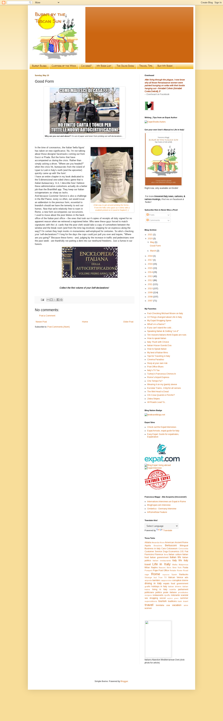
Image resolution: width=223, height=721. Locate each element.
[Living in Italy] (162, 462)
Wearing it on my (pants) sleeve (162, 384)
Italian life (175, 557)
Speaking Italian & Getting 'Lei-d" (163, 331)
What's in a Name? (156, 324)
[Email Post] (42, 299)
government (182, 583)
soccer (163, 598)
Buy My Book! (164, 65)
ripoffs (167, 595)
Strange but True (154, 577)
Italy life (177, 560)
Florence (159, 554)
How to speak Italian (156, 338)
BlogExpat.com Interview (159, 505)
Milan (147, 567)
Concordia (183, 548)
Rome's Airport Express (158, 377)
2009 (150, 292)
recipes (148, 595)
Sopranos (165, 575)
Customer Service (153, 551)
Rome (155, 574)
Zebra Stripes (153, 398)
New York (177, 567)
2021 (150, 234)
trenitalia (160, 605)
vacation (176, 605)
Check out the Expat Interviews (161, 427)
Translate (167, 530)
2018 (150, 256)
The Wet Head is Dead (158, 391)
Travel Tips (145, 65)
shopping (153, 598)
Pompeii (148, 570)
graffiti (147, 586)
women (148, 608)
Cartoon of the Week (64, 65)
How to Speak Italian (157, 349)
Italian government (159, 557)
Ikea (166, 554)
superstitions (151, 601)
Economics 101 (176, 551)
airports (148, 580)
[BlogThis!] (51, 299)
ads (186, 577)
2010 (150, 288)
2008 (150, 297)
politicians (149, 592)
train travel (183, 601)
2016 (150, 264)
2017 (150, 260)
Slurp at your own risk (157, 363)
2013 (150, 276)
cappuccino (166, 580)
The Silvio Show (125, 65)
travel (149, 605)
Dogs (165, 551)
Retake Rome (176, 570)
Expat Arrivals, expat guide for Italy (163, 431)
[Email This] (48, 299)
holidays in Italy (159, 586)
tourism (162, 601)
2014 (150, 272)
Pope (155, 570)
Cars (163, 548)
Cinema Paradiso (155, 359)
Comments (154, 220)
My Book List (104, 65)
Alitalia (148, 542)
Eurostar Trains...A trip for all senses (164, 388)
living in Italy (159, 589)
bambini (156, 580)
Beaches (158, 546)
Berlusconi (171, 545)
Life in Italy (161, 564)
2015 (150, 268)
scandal (184, 595)
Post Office (164, 570)
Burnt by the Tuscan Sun (50, 17)
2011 (150, 284)
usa (168, 605)
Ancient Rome (181, 542)
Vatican (171, 577)
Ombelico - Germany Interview (161, 508)
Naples (154, 567)
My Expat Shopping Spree (159, 320)
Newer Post (41, 322)
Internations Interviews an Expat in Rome (166, 501)
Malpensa (183, 565)
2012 (150, 280)
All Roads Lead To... (156, 402)
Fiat (186, 551)
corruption (177, 580)
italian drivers (174, 586)
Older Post (128, 322)
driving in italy (153, 583)
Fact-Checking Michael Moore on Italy (165, 313)
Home (85, 322)
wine (186, 605)
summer (184, 598)
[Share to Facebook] (58, 299)
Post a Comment (47, 315)
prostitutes (183, 592)
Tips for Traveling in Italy (158, 356)
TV (165, 577)
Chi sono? (86, 65)
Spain (174, 574)
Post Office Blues (155, 366)
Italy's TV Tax (153, 370)
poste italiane (170, 592)
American (169, 542)
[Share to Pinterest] (61, 299)
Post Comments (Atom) (58, 327)
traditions (172, 601)
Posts (151, 215)
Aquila (148, 545)
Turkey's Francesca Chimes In (161, 374)
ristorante (175, 595)
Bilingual (184, 545)
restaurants (158, 595)
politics (158, 592)
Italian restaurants (162, 561)
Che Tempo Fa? (154, 381)
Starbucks (183, 574)
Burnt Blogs (39, 65)
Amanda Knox (158, 542)
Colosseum (172, 548)
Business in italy (152, 548)
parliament (183, 589)
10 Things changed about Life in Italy (164, 317)
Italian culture (175, 554)
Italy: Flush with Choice (158, 342)
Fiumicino (149, 554)
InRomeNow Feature (157, 512)
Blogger (124, 681)
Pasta (185, 567)
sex (146, 598)
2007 (150, 301)
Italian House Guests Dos (159, 345)
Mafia (174, 565)
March (153, 251)
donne (185, 580)
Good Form (155, 246)
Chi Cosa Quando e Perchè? (161, 395)
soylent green (173, 598)
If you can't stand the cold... (160, 327)
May (152, 242)
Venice (180, 577)
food (173, 583)
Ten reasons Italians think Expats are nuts (166, 335)
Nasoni (162, 567)
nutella (172, 589)
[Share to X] (54, 299)
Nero (169, 567)
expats (166, 583)
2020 (150, 238)
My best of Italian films (157, 352)
